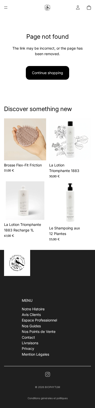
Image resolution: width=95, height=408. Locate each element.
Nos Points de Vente (38, 331)
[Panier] (88, 7)
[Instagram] (48, 374)
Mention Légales (35, 354)
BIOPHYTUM (52, 387)
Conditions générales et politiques (48, 398)
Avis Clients (31, 314)
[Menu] (6, 7)
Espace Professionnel (39, 320)
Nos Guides (31, 326)
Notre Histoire (33, 309)
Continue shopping (47, 73)
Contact (28, 337)
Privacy (28, 348)
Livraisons (30, 343)
